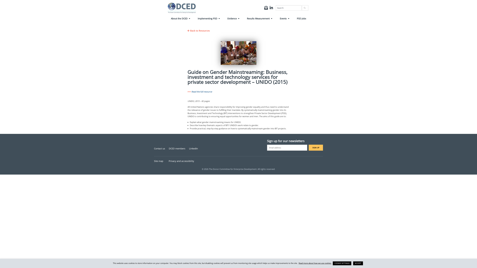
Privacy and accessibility (181, 161)
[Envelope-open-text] (266, 7)
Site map (158, 161)
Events (283, 18)
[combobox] (288, 8)
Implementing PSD (207, 18)
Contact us (159, 148)
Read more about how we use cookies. (315, 263)
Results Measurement (258, 18)
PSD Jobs (301, 18)
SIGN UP (315, 147)
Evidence (232, 18)
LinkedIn (193, 148)
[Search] (305, 8)
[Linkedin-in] (271, 7)
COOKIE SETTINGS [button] (342, 263)
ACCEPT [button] (358, 263)
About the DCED (179, 18)
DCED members (177, 148)
